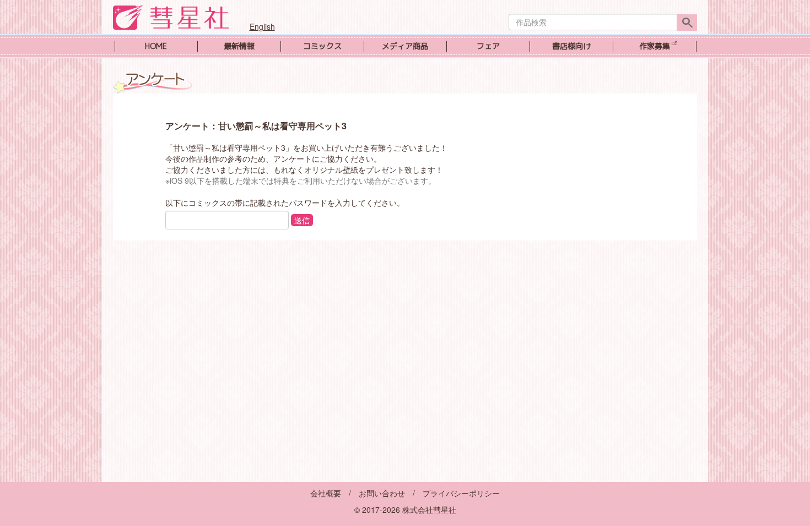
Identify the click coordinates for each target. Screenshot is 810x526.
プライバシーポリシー (461, 492)
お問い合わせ (382, 492)
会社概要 (325, 492)
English (262, 26)
